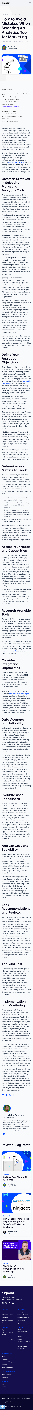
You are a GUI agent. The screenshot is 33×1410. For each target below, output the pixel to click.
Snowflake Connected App (7, 1321)
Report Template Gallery (8, 1339)
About (3, 1384)
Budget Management (7, 1367)
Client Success (21, 1320)
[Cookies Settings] (2, 1407)
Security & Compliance (7, 1402)
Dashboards (5, 1359)
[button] (29, 3)
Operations (20, 1323)
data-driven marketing (16, 162)
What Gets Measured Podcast (7, 1333)
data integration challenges (19, 694)
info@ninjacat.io (22, 1348)
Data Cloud (4, 1312)
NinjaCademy (5, 1377)
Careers (4, 1386)
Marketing (20, 1312)
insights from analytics (10, 651)
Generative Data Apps (7, 1362)
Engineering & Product (23, 1317)
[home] (7, 3)
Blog (3, 1330)
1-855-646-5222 (22, 1333)
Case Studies (5, 1337)
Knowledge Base (6, 1374)
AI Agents (4, 1364)
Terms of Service (15, 1398)
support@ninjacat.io (23, 1331)
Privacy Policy (5, 1398)
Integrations (5, 1317)
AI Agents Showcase (7, 1314)
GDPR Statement (26, 1398)
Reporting (4, 1356)
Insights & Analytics (23, 1314)
